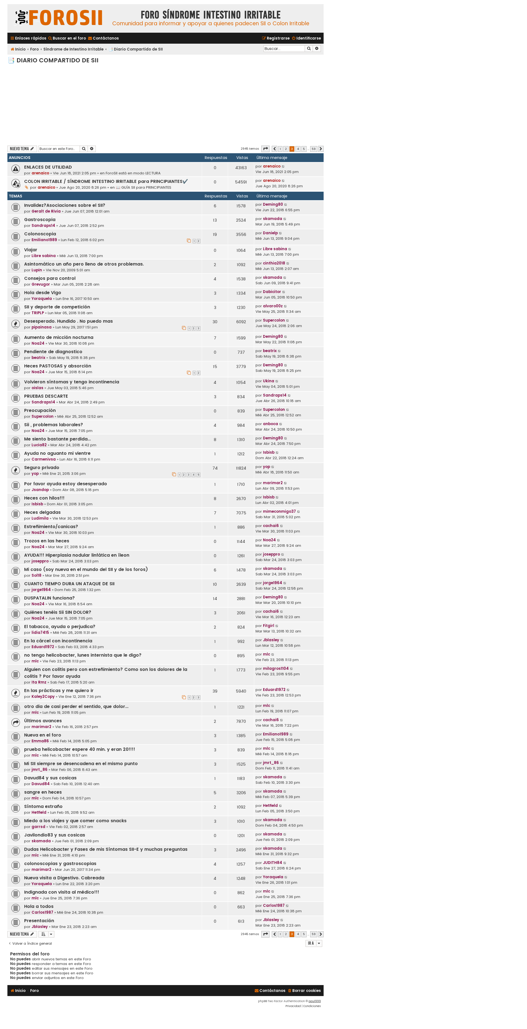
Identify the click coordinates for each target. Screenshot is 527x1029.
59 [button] (314, 149)
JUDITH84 (272, 862)
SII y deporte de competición (57, 307)
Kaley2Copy (43, 696)
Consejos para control (49, 278)
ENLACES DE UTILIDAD (48, 167)
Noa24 (38, 343)
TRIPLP (38, 313)
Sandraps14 (43, 225)
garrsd (38, 826)
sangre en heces (43, 792)
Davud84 (41, 784)
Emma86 (40, 741)
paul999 (315, 1001)
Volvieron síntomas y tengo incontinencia (71, 382)
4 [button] (298, 149)
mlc (35, 661)
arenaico (40, 173)
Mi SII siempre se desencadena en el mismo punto (81, 763)
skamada (272, 218)
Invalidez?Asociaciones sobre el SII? (64, 205)
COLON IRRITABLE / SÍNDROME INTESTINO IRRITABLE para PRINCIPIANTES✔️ (106, 181)
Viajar (30, 250)
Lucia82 (39, 445)
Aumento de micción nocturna (58, 337)
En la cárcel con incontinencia (58, 641)
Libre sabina (44, 255)
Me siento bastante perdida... (57, 439)
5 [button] (304, 149)
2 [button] (286, 149)
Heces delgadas (42, 512)
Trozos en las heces (46, 541)
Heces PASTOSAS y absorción (57, 366)
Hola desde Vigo (42, 292)
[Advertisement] (165, 104)
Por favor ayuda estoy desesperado (65, 484)
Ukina (268, 381)
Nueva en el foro (42, 735)
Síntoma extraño (43, 806)
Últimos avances (43, 721)
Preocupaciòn (40, 410)
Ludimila (40, 518)
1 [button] (280, 149)
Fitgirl (268, 625)
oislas (37, 388)
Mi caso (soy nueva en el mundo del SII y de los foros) (86, 569)
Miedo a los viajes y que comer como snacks (75, 821)
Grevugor (41, 284)
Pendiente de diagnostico (53, 351)
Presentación (39, 921)
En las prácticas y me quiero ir (59, 690)
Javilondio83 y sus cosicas (54, 835)
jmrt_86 (39, 769)
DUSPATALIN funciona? (49, 598)
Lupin (37, 270)
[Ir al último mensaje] (283, 166)
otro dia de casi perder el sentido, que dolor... (76, 706)
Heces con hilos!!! (44, 498)
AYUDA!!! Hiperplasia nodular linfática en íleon (76, 555)
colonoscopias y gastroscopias (60, 863)
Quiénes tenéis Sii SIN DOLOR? (57, 612)
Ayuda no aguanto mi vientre (57, 453)
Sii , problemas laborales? (53, 425)
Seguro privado (41, 467)
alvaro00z (273, 306)
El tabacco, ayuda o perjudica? (60, 626)
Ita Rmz (39, 682)
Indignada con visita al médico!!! (61, 892)
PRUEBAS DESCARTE (46, 396)
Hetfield (39, 812)
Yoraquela (42, 298)
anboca (270, 423)
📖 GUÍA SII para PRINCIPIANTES (143, 187)
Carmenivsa (44, 459)
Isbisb (268, 452)
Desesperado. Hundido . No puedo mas (68, 321)
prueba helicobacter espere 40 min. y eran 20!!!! (79, 749)
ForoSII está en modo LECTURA (133, 173)
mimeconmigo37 (279, 511)
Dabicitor (272, 291)
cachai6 (271, 525)
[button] (265, 149)
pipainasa (42, 327)
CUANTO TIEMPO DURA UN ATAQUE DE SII (69, 584)
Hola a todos (39, 906)
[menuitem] (67, 38)
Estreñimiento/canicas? (51, 526)
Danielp (270, 233)
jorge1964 (41, 589)
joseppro (40, 561)
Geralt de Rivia (46, 211)
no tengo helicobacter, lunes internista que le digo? (83, 655)
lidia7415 (40, 632)
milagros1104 (276, 668)
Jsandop (40, 489)
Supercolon (274, 320)
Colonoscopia (40, 234)
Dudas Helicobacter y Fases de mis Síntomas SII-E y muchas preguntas (105, 849)
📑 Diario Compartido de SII (53, 60)
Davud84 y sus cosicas (50, 778)
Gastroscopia (39, 219)
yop (35, 473)
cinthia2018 (274, 263)
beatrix (38, 357)
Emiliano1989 (44, 239)
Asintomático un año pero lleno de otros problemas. (84, 264)
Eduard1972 (43, 646)
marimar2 (273, 483)
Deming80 (273, 204)
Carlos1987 (42, 912)
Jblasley (271, 640)
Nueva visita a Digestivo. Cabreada (64, 878)
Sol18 (36, 575)
